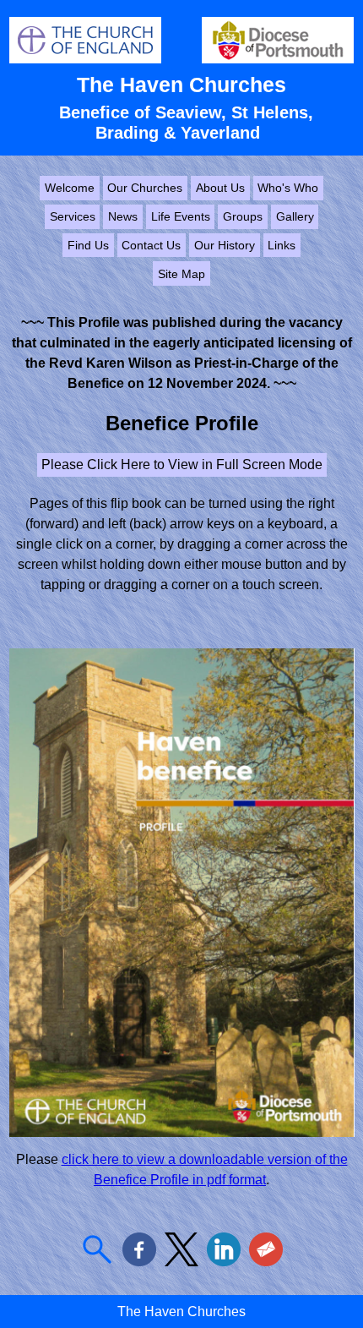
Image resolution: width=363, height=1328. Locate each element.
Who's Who (287, 187)
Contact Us (151, 245)
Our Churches (144, 187)
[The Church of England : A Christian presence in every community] (85, 59)
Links (281, 245)
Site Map (181, 274)
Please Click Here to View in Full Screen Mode (181, 464)
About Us (220, 187)
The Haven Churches (181, 84)
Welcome (70, 187)
